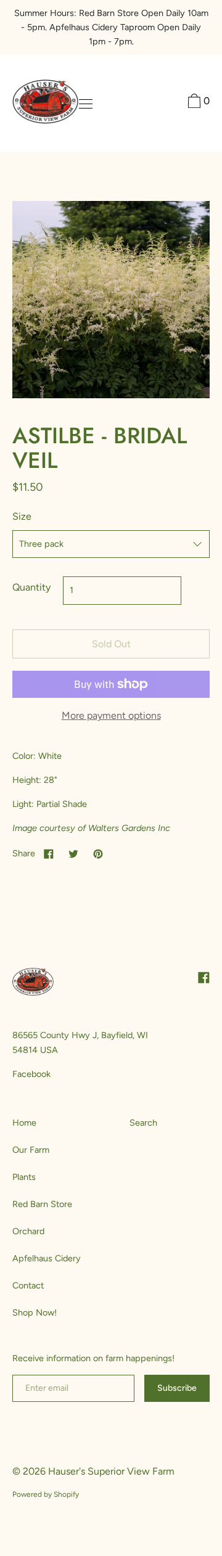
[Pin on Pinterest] (98, 853)
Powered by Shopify (45, 1494)
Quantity (31, 587)
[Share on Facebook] (49, 853)
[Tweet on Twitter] (73, 853)
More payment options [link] (111, 715)
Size (21, 516)
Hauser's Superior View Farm (111, 1471)
